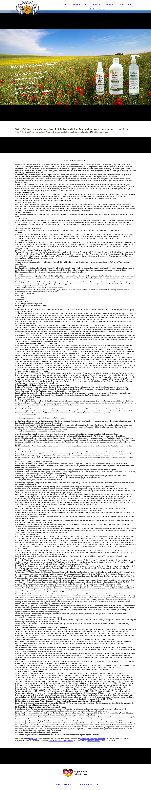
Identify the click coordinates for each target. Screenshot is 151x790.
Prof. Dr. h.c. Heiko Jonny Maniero (61, 741)
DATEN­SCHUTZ (80, 784)
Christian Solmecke (93, 741)
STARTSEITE (57, 784)
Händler (92, 9)
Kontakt (102, 9)
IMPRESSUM (93, 784)
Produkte (75, 4)
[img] (34, 7)
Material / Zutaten (126, 4)
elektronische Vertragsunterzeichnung (93, 739)
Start (66, 4)
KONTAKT (68, 784)
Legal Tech (33, 739)
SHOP (86, 4)
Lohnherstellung (109, 4)
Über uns (96, 4)
